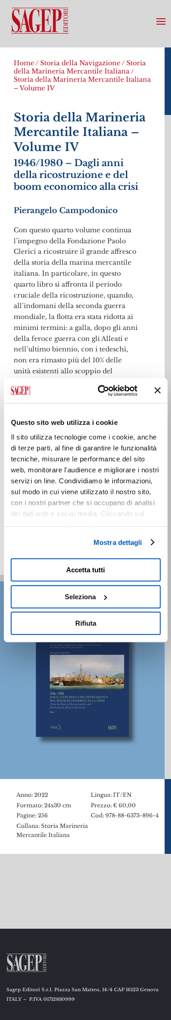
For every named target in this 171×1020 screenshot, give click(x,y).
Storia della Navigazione (80, 63)
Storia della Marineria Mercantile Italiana (80, 67)
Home (24, 63)
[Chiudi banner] (157, 390)
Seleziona (80, 597)
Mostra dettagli (117, 542)
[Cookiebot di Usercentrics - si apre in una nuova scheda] (102, 391)
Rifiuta (85, 623)
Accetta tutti (85, 570)
